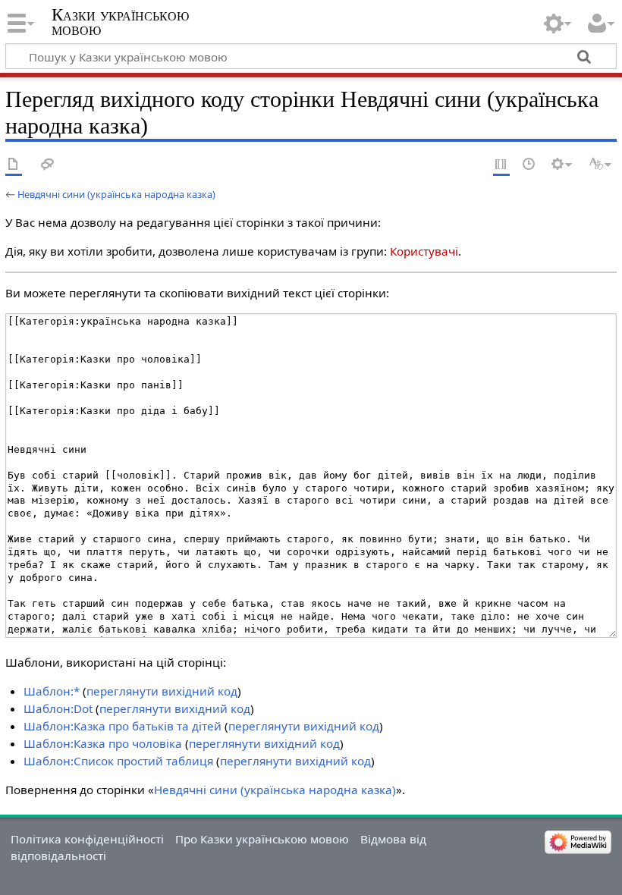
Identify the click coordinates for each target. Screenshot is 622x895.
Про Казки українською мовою (262, 838)
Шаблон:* (52, 691)
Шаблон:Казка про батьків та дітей (122, 725)
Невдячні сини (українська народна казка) (116, 194)
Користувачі (424, 251)
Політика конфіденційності (87, 838)
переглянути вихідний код (161, 691)
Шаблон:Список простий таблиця (118, 760)
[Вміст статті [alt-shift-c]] (13, 165)
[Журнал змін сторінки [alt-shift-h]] (529, 165)
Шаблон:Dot (58, 708)
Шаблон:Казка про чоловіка (103, 743)
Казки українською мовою (120, 22)
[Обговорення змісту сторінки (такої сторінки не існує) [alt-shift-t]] (47, 165)
